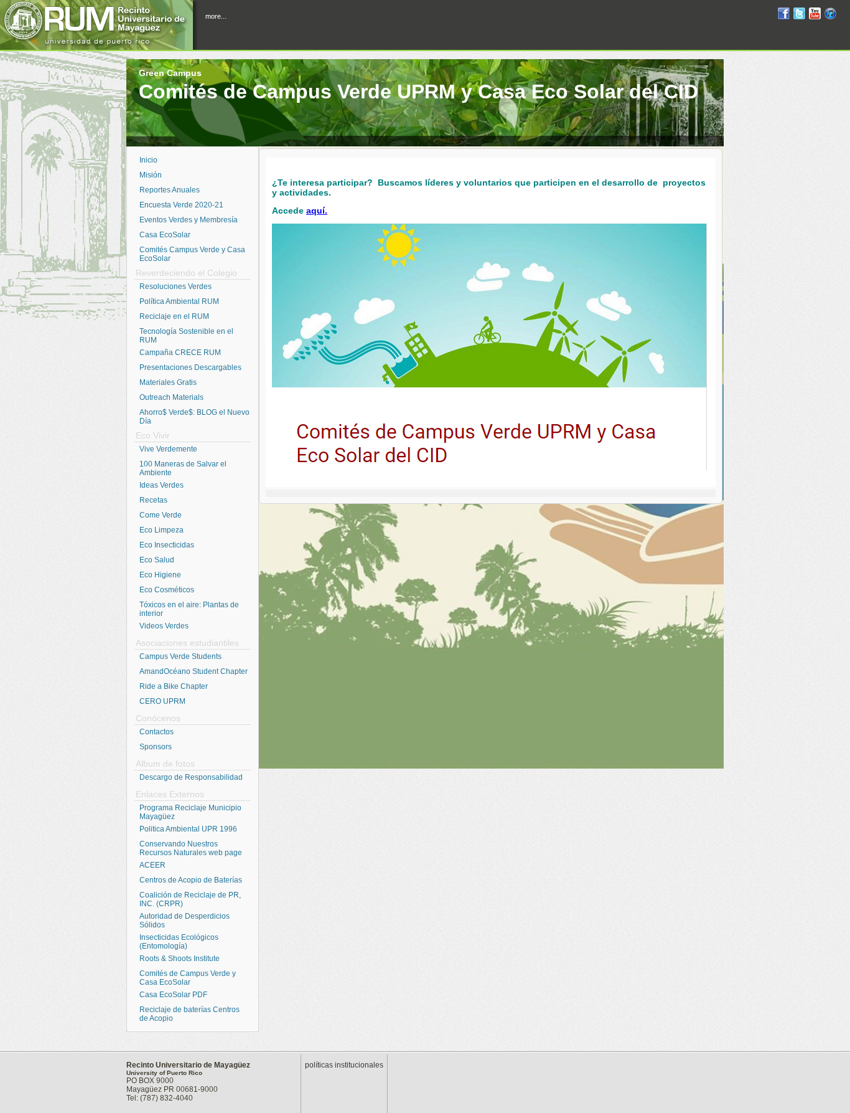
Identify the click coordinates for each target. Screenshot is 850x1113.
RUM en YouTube (815, 15)
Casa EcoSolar (164, 234)
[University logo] (99, 25)
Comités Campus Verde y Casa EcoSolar (192, 254)
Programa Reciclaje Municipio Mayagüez (190, 812)
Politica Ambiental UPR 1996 (188, 829)
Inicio (148, 160)
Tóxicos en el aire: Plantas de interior (189, 609)
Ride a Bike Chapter (173, 686)
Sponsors (155, 746)
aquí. (316, 210)
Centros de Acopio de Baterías (190, 880)
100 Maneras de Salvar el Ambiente (183, 468)
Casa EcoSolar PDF (173, 994)
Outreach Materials (171, 397)
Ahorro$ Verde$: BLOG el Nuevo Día (194, 416)
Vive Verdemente (168, 449)
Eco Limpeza (161, 530)
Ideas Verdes (161, 485)
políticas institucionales (344, 1065)
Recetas (153, 500)
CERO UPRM (162, 701)
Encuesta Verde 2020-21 (181, 205)
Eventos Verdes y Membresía (188, 219)
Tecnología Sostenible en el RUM (186, 335)
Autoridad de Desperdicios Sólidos (184, 920)
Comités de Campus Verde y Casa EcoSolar (187, 978)
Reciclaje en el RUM (174, 316)
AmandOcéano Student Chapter (193, 671)
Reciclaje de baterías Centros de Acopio (189, 1014)
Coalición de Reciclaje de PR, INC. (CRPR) (190, 899)
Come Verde (160, 515)
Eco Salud (156, 560)
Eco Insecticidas (166, 545)
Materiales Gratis (168, 382)
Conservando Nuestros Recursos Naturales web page (190, 848)
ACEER (152, 865)
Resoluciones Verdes (175, 286)
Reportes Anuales (169, 190)
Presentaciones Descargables (190, 367)
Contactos (156, 731)
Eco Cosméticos (166, 589)
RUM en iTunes (830, 15)
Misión (150, 175)
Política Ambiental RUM (179, 301)
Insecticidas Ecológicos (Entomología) (178, 941)
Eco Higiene (160, 575)
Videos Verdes (164, 626)
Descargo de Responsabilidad (191, 777)
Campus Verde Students (180, 656)
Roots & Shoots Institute (179, 958)
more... (216, 16)
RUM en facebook (784, 15)
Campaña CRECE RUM (180, 352)
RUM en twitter (799, 15)
